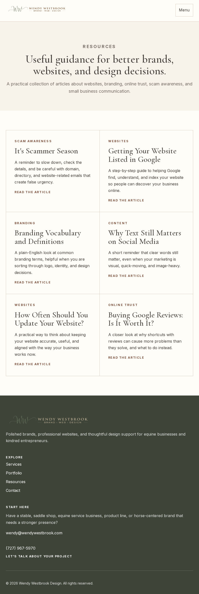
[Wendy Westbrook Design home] (37, 9)
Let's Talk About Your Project (39, 556)
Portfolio (14, 472)
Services (14, 464)
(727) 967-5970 (20, 548)
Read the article (33, 192)
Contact (13, 490)
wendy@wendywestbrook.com (34, 532)
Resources (15, 481)
